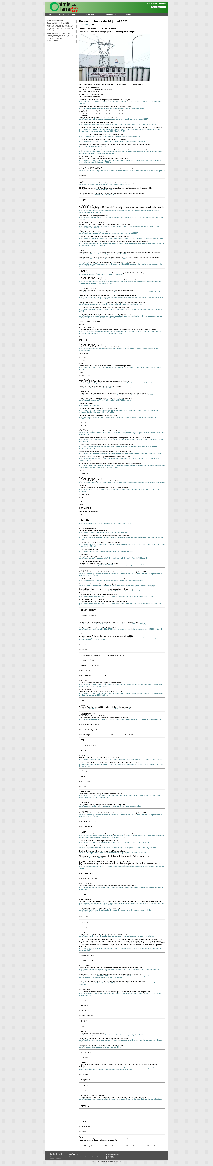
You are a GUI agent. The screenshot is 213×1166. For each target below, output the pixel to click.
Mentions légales (113, 1154)
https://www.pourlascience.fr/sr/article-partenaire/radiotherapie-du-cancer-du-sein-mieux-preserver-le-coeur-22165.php (120, 759)
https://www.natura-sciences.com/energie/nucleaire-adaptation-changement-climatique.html (111, 304)
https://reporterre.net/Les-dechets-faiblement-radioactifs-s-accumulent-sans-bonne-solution (111, 580)
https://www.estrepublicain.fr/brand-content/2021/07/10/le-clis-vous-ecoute (105, 523)
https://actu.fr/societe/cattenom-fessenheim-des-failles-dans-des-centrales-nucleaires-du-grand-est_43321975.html (119, 292)
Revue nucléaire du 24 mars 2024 (58, 33)
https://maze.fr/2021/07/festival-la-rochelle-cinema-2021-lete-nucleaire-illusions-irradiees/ (110, 709)
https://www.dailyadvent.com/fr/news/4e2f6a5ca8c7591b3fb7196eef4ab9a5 (105, 400)
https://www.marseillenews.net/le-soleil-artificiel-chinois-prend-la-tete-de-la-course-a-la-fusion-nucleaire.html (116, 936)
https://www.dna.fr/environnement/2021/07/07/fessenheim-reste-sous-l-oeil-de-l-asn (108, 388)
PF (93, 25)
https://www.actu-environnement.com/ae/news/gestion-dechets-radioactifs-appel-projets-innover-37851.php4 (117, 586)
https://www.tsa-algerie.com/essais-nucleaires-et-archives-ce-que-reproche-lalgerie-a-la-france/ (112, 141)
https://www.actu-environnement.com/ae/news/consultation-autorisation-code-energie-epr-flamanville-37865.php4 (118, 395)
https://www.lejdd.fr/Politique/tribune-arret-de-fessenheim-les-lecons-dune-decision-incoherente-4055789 (115, 383)
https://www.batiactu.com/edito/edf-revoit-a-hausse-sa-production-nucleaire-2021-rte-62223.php (112, 624)
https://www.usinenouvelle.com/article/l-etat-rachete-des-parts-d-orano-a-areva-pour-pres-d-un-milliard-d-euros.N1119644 (121, 238)
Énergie (128, 14)
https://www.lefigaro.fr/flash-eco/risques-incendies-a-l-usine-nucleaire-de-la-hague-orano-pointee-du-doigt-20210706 (120, 453)
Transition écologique (66, 14)
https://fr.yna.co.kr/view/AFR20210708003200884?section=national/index (104, 185)
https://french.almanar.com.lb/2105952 (92, 146)
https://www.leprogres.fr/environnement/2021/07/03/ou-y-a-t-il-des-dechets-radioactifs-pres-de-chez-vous (116, 596)
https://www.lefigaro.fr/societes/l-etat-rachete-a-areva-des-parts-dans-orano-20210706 (109, 233)
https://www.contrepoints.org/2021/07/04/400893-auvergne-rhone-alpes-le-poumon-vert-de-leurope (114, 565)
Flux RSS (110, 1158)
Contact (163, 3)
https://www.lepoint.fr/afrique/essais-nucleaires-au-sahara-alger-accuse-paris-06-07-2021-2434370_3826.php (117, 124)
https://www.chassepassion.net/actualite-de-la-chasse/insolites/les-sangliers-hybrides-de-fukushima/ (114, 1035)
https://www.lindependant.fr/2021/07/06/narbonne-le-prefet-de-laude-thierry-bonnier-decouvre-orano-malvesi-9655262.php (122, 482)
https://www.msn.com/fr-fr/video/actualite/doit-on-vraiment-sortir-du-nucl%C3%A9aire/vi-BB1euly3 (113, 558)
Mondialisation (111, 14)
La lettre (110, 1156)
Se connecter (152, 3)
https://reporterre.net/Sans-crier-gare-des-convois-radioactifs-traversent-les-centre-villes (110, 806)
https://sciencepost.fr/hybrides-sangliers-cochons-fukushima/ (100, 1047)
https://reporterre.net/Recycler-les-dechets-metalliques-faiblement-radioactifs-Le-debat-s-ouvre (112, 108)
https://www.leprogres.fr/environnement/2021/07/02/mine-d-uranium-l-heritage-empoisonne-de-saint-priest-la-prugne (120, 719)
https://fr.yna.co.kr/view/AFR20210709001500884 (96, 190)
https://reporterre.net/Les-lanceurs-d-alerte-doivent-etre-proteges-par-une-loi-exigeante (109, 136)
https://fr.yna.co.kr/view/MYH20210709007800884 (96, 195)
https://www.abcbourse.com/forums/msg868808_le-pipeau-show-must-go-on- (106, 551)
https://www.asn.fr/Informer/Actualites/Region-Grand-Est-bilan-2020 (102, 259)
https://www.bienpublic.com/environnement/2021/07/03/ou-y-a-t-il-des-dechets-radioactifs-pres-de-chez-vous (117, 591)
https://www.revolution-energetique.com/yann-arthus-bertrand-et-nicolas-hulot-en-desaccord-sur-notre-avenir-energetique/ (122, 171)
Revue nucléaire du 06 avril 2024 (58, 23)
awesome (118, 1161)
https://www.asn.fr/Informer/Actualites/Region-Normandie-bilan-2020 (103, 254)
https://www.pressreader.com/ (89, 405)
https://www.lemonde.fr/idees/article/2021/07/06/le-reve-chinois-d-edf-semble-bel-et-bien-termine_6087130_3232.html (120, 629)
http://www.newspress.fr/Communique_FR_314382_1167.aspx (101, 274)
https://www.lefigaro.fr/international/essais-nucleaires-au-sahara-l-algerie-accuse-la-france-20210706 (114, 119)
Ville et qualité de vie (90, 14)
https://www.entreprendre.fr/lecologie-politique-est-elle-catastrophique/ (103, 532)
